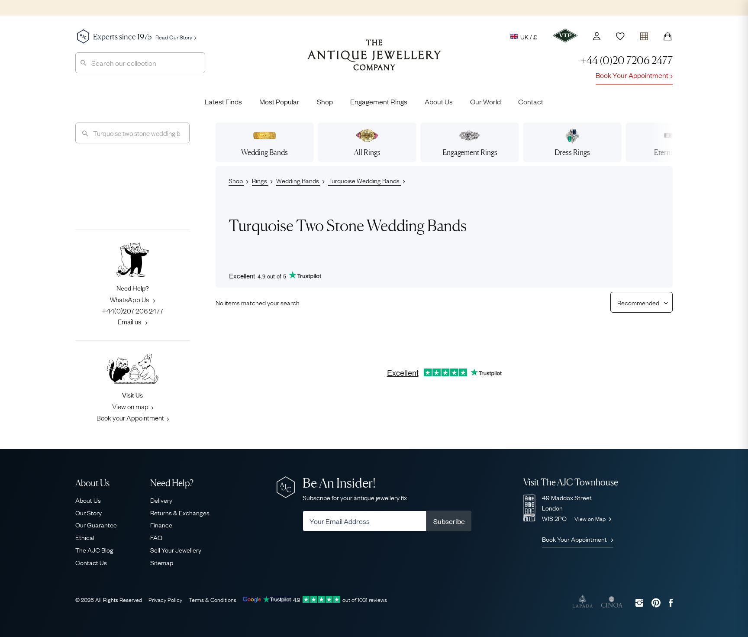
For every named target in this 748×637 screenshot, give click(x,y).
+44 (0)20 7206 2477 (627, 60)
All (367, 152)
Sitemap (161, 562)
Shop (325, 101)
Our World (485, 101)
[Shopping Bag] (667, 36)
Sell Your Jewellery (175, 549)
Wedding (264, 152)
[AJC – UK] (374, 61)
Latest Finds (223, 101)
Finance (161, 524)
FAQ (156, 537)
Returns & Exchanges (180, 512)
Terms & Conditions (212, 599)
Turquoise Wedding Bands (364, 180)
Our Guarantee (96, 524)
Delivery (161, 499)
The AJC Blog (94, 549)
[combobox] (140, 62)
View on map (130, 406)
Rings (260, 180)
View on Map (590, 518)
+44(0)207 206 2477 (132, 310)
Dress (572, 152)
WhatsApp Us (130, 299)
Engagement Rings (378, 101)
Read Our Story (173, 36)
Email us (130, 321)
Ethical (84, 537)
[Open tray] (644, 34)
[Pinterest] (656, 602)
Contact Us (91, 562)
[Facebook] (671, 602)
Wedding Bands (298, 180)
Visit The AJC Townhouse (570, 482)
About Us (439, 101)
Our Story (88, 512)
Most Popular (279, 101)
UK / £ (528, 36)
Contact (530, 101)
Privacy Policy (165, 599)
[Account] (596, 36)
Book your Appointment (130, 417)
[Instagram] (639, 602)
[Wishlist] (620, 36)
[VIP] (565, 35)
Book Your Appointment (632, 75)
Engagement (469, 152)
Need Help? (171, 483)
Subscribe (449, 521)
